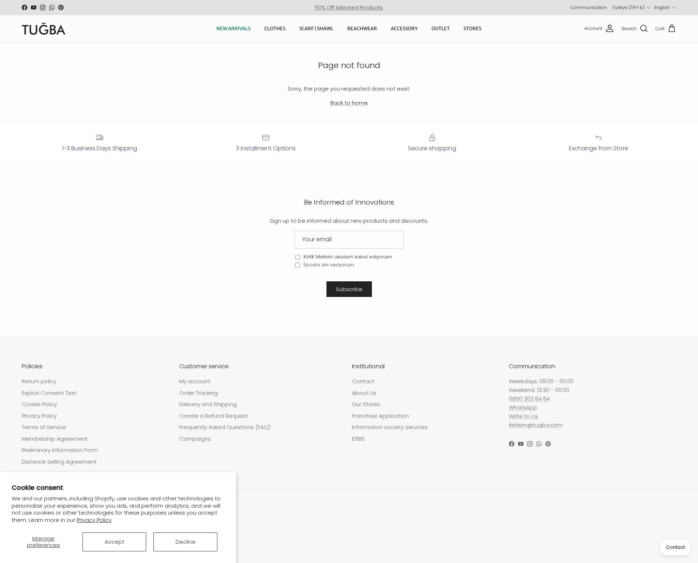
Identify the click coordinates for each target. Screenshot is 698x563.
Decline (186, 542)
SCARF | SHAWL (316, 28)
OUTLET (441, 28)
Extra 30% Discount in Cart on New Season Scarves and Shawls (349, 10)
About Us (364, 393)
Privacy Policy (94, 520)
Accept (114, 542)
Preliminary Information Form (60, 450)
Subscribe (349, 289)
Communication (588, 7)
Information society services (390, 427)
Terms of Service (44, 427)
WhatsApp (523, 407)
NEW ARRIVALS (233, 28)
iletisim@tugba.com (536, 425)
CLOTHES (274, 28)
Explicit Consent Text (49, 393)
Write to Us (523, 416)
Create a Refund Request (213, 416)
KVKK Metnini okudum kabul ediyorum (348, 256)
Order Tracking (198, 393)
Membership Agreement (55, 439)
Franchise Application (380, 416)
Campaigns (195, 439)
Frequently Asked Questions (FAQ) (224, 427)
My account (194, 381)
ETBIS (358, 439)
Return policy (39, 381)
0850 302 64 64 (529, 399)
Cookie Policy (39, 404)
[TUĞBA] (43, 29)
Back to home (349, 103)
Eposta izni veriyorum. (328, 264)
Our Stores (366, 404)
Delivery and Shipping (208, 404)
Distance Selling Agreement (59, 461)
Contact (363, 381)
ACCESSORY (404, 28)
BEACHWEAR (362, 28)
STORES (472, 28)
